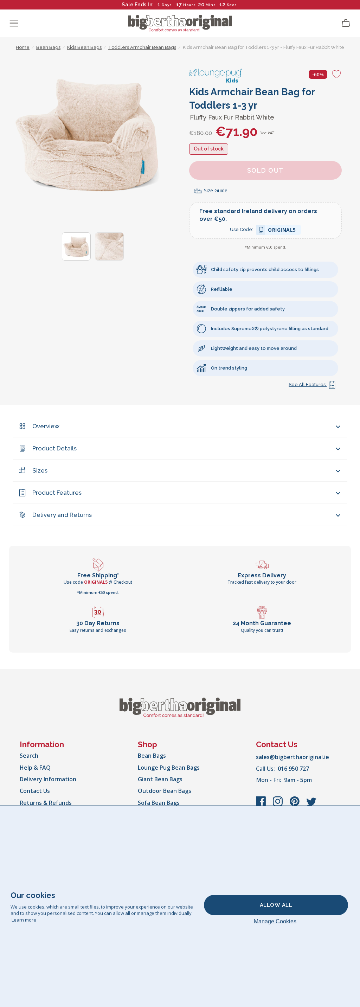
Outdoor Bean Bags (164, 791)
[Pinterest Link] (295, 805)
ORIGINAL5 (282, 230)
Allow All (276, 905)
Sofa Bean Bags (159, 803)
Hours (189, 5)
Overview (45, 426)
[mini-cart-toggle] (346, 23)
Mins (211, 5)
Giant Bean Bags (160, 779)
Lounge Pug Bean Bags (169, 767)
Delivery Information (48, 779)
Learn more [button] (24, 920)
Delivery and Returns (62, 514)
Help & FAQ (35, 767)
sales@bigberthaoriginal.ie (292, 757)
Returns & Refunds (46, 803)
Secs (231, 5)
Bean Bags (152, 755)
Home (23, 47)
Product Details (54, 448)
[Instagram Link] (278, 805)
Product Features (57, 492)
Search (29, 755)
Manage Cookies (275, 921)
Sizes (39, 470)
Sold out (265, 170)
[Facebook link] (261, 805)
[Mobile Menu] (14, 23)
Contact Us (35, 791)
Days (167, 5)
